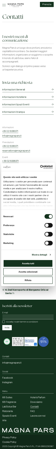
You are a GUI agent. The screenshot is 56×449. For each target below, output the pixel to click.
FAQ (32, 411)
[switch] (49, 225)
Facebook (7, 377)
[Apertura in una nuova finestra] (6, 347)
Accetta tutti (28, 263)
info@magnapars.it (11, 135)
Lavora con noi (37, 415)
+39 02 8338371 (10, 131)
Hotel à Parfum (37, 397)
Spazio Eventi (9, 415)
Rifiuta (28, 280)
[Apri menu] (4, 5)
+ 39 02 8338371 (10, 161)
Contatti (34, 406)
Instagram (7, 382)
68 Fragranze (9, 402)
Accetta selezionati (28, 272)
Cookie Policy (9, 442)
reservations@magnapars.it (16, 150)
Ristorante (7, 411)
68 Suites (7, 397)
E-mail (5, 312)
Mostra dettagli (39, 254)
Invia (7, 327)
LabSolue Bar (9, 406)
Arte (4, 420)
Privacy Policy (9, 437)
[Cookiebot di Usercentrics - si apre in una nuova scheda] (40, 167)
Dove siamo (36, 402)
